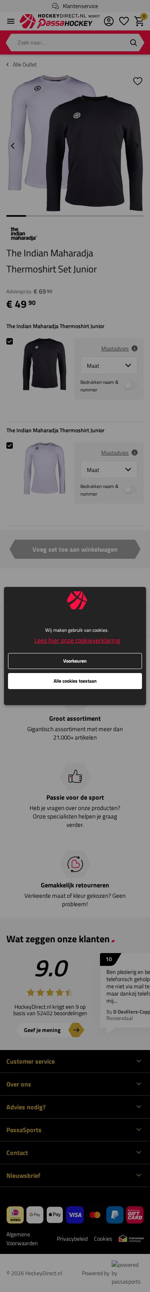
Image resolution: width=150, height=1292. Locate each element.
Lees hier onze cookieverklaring (77, 640)
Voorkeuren (75, 661)
